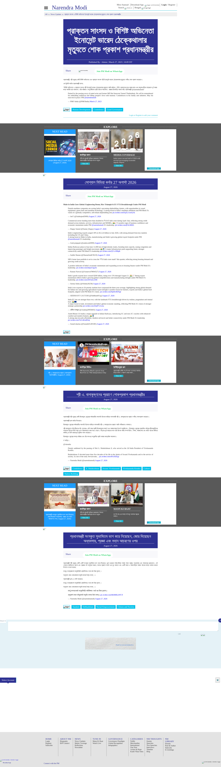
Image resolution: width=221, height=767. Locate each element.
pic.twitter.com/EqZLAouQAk (124, 213)
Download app (7, 762)
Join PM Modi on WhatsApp (109, 71)
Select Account (8, 680)
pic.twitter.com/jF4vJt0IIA (124, 225)
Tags (67, 109)
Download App (154, 168)
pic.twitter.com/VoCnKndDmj (79, 320)
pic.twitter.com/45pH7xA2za (93, 306)
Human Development (81, 109)
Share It (3, 621)
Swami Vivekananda (111, 468)
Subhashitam (88, 607)
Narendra (69, 7)
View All (85, 164)
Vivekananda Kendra (131, 468)
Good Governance (114, 109)
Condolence (99, 109)
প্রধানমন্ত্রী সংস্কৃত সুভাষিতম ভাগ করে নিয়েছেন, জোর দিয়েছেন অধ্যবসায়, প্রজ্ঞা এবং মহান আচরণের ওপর (110, 538)
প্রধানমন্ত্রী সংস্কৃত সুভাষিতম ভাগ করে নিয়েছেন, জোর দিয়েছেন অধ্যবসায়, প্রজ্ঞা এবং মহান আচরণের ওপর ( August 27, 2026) (60, 517)
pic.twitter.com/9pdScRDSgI (110, 292)
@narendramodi (90, 98)
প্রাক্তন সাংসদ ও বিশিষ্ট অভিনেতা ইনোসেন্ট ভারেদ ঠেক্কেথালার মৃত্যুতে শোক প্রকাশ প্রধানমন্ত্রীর (110, 40)
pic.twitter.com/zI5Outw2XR (86, 280)
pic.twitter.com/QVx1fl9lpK (110, 251)
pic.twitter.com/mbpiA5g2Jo (86, 268)
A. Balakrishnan (92, 468)
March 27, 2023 (96, 101)
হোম (46, 14)
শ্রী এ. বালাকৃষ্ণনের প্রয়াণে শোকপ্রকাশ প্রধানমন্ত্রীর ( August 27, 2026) (59, 374)
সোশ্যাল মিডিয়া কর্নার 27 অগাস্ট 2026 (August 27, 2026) (59, 162)
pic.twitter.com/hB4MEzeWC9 (111, 595)
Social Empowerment (106, 607)
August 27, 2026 (95, 216)
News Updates (56, 14)
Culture (147, 468)
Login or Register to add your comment (143, 115)
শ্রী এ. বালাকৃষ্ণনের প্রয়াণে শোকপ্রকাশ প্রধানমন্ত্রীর (110, 394)
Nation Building (71, 474)
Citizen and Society (126, 607)
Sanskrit (76, 607)
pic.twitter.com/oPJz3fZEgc (109, 456)
